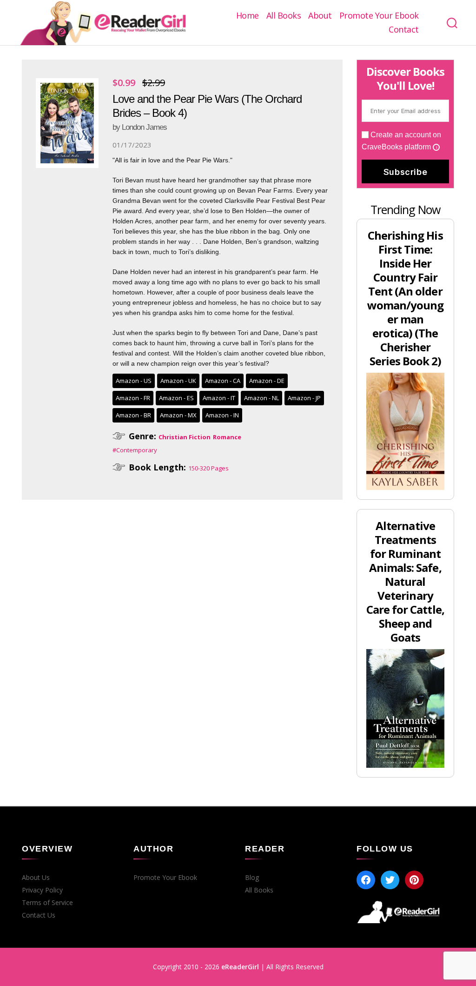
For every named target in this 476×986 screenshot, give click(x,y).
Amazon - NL (261, 398)
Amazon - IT (219, 398)
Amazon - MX (178, 415)
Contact (404, 30)
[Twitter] (390, 880)
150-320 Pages (208, 468)
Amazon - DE (266, 380)
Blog (252, 877)
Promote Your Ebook (379, 16)
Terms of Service (47, 902)
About (320, 16)
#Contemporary (134, 450)
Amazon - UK (178, 380)
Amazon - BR (133, 415)
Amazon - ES (176, 398)
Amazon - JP (304, 398)
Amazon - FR (133, 398)
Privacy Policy (42, 890)
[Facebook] (366, 880)
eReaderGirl (240, 966)
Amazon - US (134, 380)
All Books (283, 16)
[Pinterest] (414, 880)
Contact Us (38, 915)
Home (247, 16)
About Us (36, 877)
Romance (227, 437)
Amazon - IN (222, 415)
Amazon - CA (222, 380)
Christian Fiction (185, 437)
